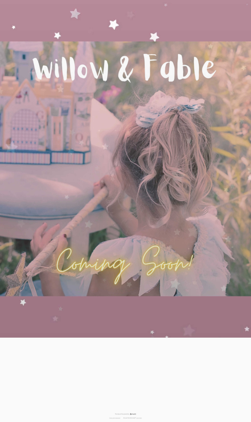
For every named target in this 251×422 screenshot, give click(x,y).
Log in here (139, 418)
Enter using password (114, 418)
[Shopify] (133, 414)
